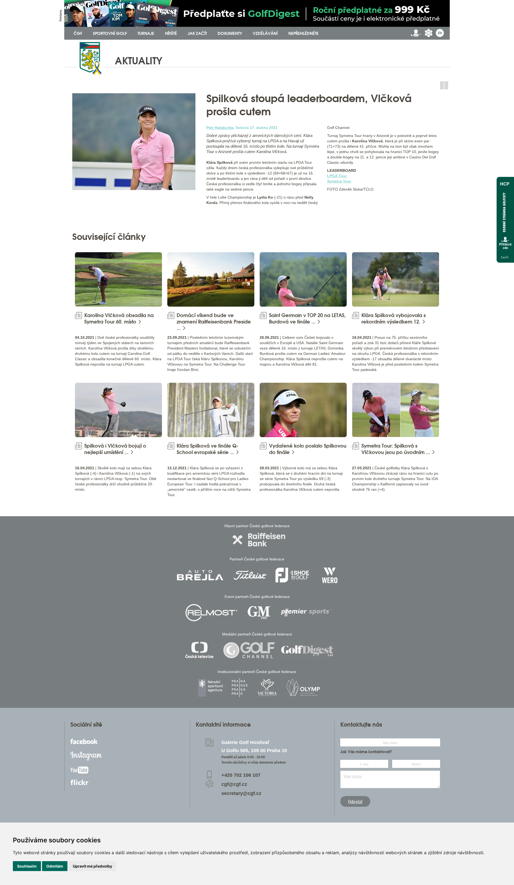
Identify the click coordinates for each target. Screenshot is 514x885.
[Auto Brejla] (200, 575)
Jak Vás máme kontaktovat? (366, 751)
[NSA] (211, 687)
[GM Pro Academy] (259, 612)
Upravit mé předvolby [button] (92, 866)
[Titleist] (250, 575)
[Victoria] (267, 687)
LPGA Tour (337, 176)
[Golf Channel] (249, 650)
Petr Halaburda (219, 127)
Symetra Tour (339, 181)
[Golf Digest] (307, 650)
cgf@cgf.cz (234, 784)
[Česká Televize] (200, 650)
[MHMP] (239, 687)
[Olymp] (303, 687)
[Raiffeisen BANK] (259, 539)
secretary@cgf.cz (241, 793)
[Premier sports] (306, 612)
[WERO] (330, 575)
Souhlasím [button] (27, 866)
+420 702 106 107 (240, 775)
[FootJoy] (292, 575)
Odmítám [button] (54, 866)
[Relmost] (211, 612)
